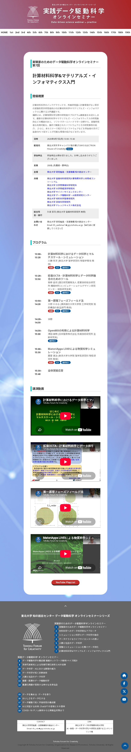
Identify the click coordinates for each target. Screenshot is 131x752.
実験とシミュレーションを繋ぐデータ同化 (79, 647)
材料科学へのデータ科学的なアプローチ (77, 631)
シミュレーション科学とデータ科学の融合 (79, 635)
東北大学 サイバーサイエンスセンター (65, 192)
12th (78, 32)
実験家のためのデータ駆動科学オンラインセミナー (83, 627)
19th (127, 32)
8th (52, 32)
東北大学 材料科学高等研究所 (61, 198)
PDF (57, 267)
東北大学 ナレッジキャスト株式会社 (64, 205)
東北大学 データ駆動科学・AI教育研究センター (69, 195)
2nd (17, 32)
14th (92, 32)
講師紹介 (65, 267)
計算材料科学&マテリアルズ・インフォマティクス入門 (84, 651)
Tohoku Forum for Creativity (65, 741)
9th (58, 32)
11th (71, 32)
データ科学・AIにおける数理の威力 (39, 668)
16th (106, 32)
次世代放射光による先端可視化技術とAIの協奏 (44, 664)
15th (99, 32)
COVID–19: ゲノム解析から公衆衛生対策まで (43, 710)
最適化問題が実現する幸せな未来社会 (40, 684)
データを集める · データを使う (36, 694)
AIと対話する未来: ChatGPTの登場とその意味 (43, 706)
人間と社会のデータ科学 (70, 643)
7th (46, 32)
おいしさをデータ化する (33, 698)
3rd (23, 32)
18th (120, 32)
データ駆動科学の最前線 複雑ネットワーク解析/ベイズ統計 (50, 660)
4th (29, 32)
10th (64, 32)
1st (11, 32)
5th (35, 32)
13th (85, 32)
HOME (4, 32)
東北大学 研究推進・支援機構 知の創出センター (69, 172)
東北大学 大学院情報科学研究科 (62, 185)
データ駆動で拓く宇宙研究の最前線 (39, 702)
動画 (51, 267)
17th (113, 32)
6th (40, 32)
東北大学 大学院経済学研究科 (61, 188)
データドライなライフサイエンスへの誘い (79, 639)
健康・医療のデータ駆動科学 (35, 680)
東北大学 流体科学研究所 (58, 202)
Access (69, 149)
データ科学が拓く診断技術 (34, 672)
